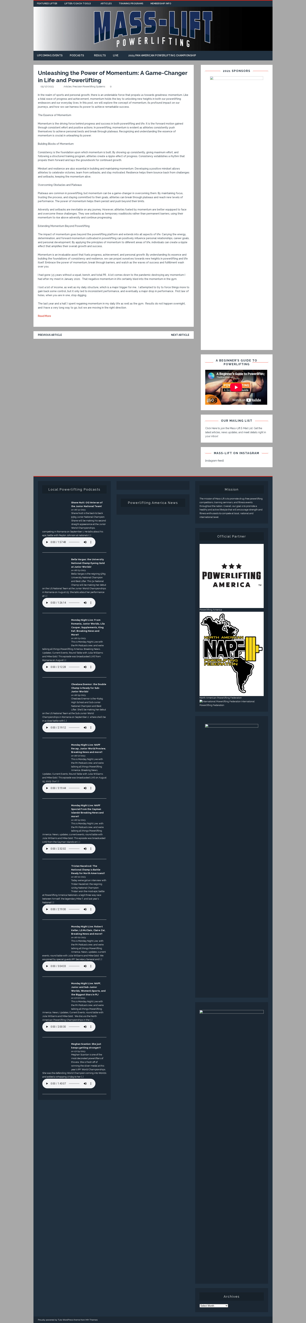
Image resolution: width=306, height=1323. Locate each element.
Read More (44, 316)
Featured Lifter (47, 3)
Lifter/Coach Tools (77, 3)
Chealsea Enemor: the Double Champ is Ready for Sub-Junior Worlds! (88, 688)
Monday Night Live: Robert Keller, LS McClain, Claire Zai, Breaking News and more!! (88, 930)
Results (100, 55)
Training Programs (131, 3)
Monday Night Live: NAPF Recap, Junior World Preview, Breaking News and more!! (88, 749)
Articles (106, 3)
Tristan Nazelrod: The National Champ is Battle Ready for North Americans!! (88, 870)
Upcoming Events (50, 55)
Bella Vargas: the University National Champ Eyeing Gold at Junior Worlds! (88, 563)
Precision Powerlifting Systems (89, 86)
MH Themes (92, 1320)
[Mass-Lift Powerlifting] (153, 48)
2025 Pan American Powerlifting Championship (162, 55)
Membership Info (161, 3)
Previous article (50, 334)
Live (115, 55)
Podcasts (77, 55)
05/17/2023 (47, 86)
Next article (180, 334)
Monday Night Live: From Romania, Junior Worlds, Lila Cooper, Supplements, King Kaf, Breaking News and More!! (88, 627)
